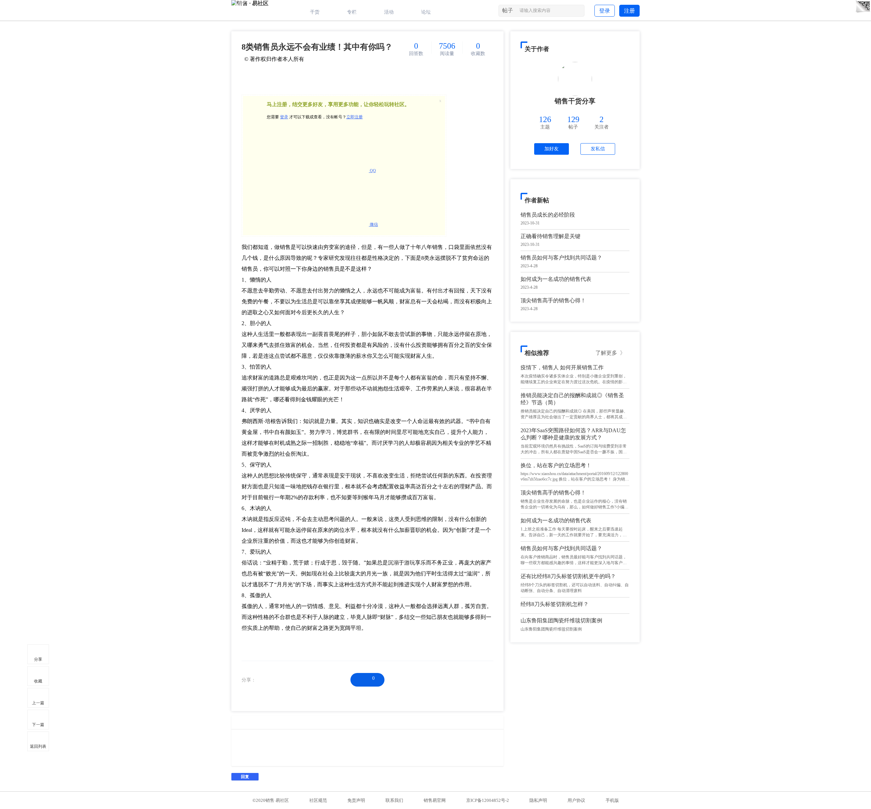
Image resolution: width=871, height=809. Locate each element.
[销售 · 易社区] (249, 3)
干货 (314, 12)
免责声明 (356, 800)
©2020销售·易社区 (270, 800)
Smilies (246, 722)
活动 (389, 12)
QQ (372, 170)
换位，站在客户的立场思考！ (556, 465)
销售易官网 (435, 800)
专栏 (352, 12)
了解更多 (610, 353)
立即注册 (354, 117)
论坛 (426, 12)
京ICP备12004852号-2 (487, 800)
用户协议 (576, 800)
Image (236, 722)
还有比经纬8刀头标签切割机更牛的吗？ (568, 576)
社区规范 (318, 800)
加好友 (551, 148)
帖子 (507, 10)
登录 (604, 11)
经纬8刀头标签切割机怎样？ (555, 604)
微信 (373, 224)
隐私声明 (538, 800)
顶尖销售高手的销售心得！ (553, 300)
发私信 (598, 148)
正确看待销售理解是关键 (550, 236)
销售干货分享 (575, 101)
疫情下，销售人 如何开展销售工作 (562, 367)
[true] (578, 12)
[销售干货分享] (575, 79)
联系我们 (394, 800)
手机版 (612, 800)
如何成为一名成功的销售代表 (556, 279)
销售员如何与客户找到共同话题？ (561, 257)
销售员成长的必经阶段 (548, 215)
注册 (629, 11)
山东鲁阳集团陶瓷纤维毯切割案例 (561, 620)
